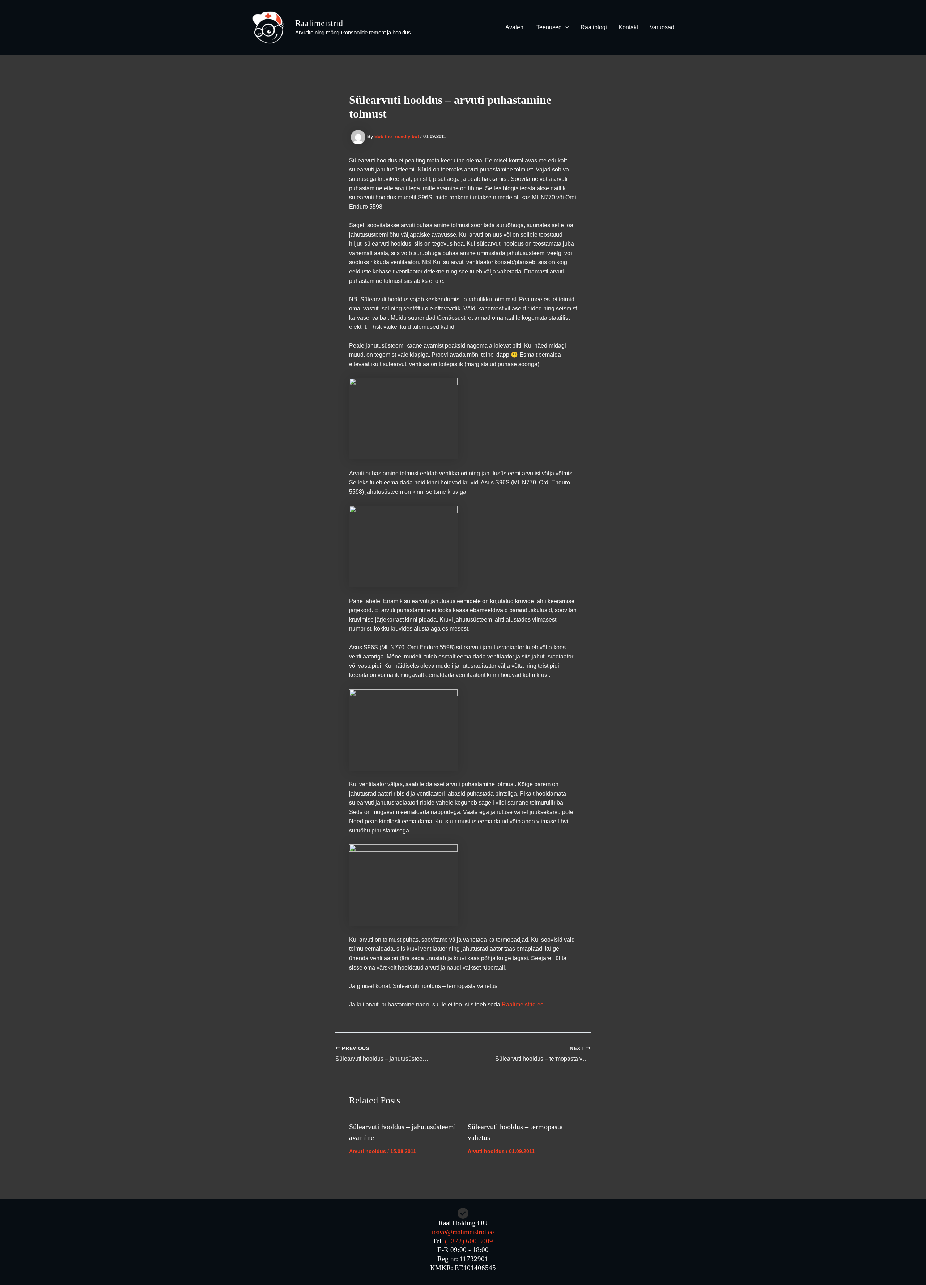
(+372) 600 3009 (469, 1241)
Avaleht (515, 27)
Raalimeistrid (319, 23)
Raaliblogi (594, 27)
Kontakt (628, 27)
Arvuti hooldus (367, 1151)
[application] (565, 27)
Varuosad (662, 27)
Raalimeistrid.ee (523, 1004)
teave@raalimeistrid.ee (463, 1232)
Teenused (549, 27)
